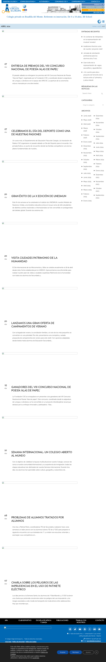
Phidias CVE (98, 4)
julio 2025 (87, 173)
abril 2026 (87, 124)
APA (6, 620)
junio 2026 (87, 116)
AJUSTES (36, 658)
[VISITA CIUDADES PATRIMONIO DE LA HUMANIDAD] (39, 236)
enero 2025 (87, 201)
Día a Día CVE (98, 12)
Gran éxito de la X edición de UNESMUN (38, 196)
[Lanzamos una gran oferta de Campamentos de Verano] (39, 301)
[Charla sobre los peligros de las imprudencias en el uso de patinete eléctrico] (39, 561)
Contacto (99, 620)
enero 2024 (100, 171)
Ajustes (88, 652)
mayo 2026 (87, 120)
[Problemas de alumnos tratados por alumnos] (39, 496)
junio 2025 (87, 177)
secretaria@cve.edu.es (94, 641)
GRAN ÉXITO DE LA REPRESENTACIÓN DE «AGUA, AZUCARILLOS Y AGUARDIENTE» (92, 65)
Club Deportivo (24, 620)
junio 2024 (99, 147)
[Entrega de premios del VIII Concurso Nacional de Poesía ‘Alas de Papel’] (39, 44)
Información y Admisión (94, 7)
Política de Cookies (31, 641)
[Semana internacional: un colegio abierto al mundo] (39, 430)
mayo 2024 (100, 151)
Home (94, 26)
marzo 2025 (87, 190)
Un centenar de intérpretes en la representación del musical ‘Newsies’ (93, 39)
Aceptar (62, 652)
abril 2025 (86, 186)
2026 (99, 26)
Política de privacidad (18, 641)
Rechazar (75, 652)
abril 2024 (99, 155)
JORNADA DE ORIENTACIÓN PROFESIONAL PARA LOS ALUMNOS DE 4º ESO (91, 55)
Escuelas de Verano (95, 10)
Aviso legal (8, 641)
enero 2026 (87, 142)
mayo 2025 (87, 181)
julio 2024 (99, 143)
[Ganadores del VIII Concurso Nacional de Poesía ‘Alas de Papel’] (39, 366)
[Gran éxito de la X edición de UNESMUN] (39, 174)
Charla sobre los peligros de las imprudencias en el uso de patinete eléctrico (36, 586)
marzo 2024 (100, 160)
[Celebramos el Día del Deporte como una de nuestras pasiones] (39, 109)
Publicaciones (62, 620)
